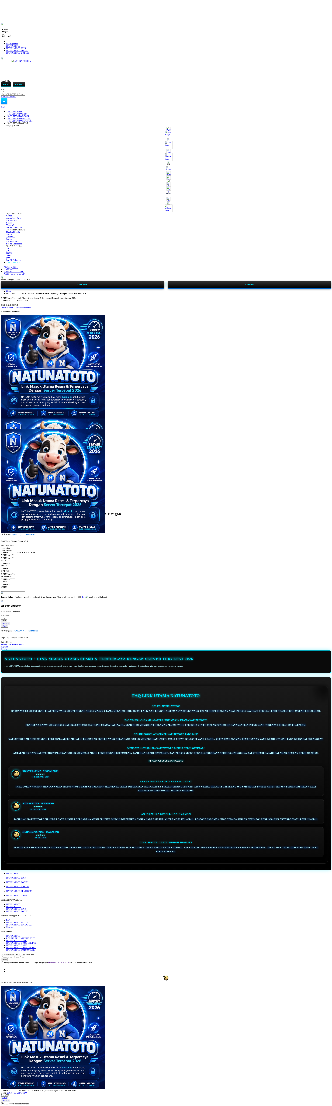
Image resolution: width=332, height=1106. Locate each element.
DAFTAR (82, 284)
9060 (8, 258)
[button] (6, 423)
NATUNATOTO (13, 46)
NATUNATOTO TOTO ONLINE (20, 950)
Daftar (19, 84)
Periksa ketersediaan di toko (12, 644)
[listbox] (65, 571)
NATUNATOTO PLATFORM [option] (8, 575)
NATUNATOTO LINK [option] (8, 559)
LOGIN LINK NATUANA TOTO (20, 938)
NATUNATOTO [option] (8, 555)
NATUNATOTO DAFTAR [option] (8, 570)
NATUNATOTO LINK (16, 48)
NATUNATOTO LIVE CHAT (19, 925)
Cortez (9, 216)
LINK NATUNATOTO (17, 1093)
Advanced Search (8, 97)
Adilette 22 (10, 237)
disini (84, 597)
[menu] (166, 187)
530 (7, 248)
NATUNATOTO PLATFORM (19, 891)
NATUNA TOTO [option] (5, 585)
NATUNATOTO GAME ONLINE (21, 943)
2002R (9, 253)
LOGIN (249, 284)
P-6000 (9, 223)
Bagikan (4, 647)
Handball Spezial (13, 232)
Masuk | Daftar (12, 43)
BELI (4, 621)
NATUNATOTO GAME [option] (8, 580)
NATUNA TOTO (13, 906)
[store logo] (22, 81)
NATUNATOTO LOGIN (17, 50)
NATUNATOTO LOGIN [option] (8, 564)
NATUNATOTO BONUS (17, 922)
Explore (4, 107)
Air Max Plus (11, 220)
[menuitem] (14, 111)
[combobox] (13, 94)
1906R (9, 255)
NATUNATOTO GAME (16, 895)
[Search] (4, 101)
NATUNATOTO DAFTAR (17, 53)
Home (8, 291)
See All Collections (14, 227)
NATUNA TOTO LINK (16, 940)
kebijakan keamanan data (58, 962)
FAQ (8, 920)
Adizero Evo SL (13, 241)
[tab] (166, 107)
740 (7, 251)
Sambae (9, 239)
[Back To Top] (2, 1102)
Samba (9, 234)
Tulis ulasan (30, 534)
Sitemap (9, 927)
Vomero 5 (10, 225)
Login (6, 84)
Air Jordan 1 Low (13, 218)
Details (4, 649)
